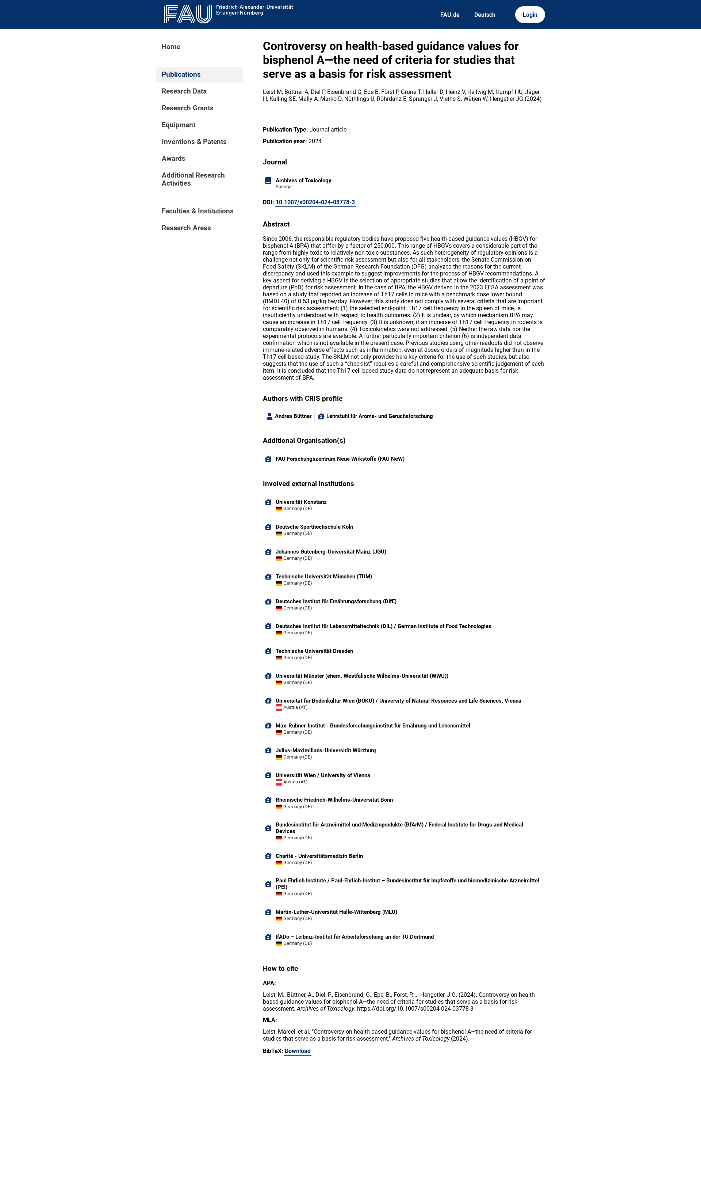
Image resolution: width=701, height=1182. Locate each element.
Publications (181, 75)
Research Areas (186, 228)
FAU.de (450, 14)
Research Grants (188, 108)
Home (171, 47)
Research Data (184, 91)
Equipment (178, 125)
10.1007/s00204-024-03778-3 (315, 202)
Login (530, 14)
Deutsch (484, 14)
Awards (173, 159)
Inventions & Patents (194, 142)
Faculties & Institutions (198, 211)
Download (298, 1051)
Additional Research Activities (193, 179)
